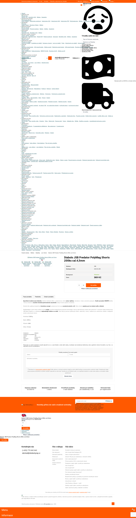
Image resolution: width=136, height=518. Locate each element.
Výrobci (23, 243)
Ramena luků (58, 121)
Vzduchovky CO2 (46, 21)
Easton (38, 246)
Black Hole (84, 245)
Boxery (23, 187)
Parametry (38, 296)
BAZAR (23, 53)
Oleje (39, 97)
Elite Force (46, 246)
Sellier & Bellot (78, 248)
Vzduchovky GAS (55, 21)
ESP (55, 246)
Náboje (41, 29)
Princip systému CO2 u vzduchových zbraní (76, 461)
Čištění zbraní (25, 96)
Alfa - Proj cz (34, 245)
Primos (45, 248)
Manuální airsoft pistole (27, 47)
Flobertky (24, 23)
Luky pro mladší (57, 43)
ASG (51, 245)
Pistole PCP (40, 36)
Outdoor (24, 139)
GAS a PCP (24, 112)
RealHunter (62, 248)
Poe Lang (30, 248)
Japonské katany (26, 156)
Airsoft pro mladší (26, 43)
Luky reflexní (32, 147)
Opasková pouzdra (42, 101)
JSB (34, 247)
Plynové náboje (25, 70)
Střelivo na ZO (61, 51)
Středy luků (51, 121)
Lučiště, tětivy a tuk (102, 116)
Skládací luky (25, 147)
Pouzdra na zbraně (26, 100)
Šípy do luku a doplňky (49, 147)
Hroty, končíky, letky (34, 116)
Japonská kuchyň (26, 220)
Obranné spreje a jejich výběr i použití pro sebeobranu (78, 470)
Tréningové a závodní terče (58, 94)
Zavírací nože (81, 43)
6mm (23, 71)
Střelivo (39, 17)
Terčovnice (48, 94)
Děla (36, 231)
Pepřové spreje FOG (48, 173)
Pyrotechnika (25, 237)
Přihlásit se (108, 401)
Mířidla (76, 121)
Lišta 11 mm (25, 132)
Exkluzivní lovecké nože (27, 215)
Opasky (69, 101)
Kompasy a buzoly (47, 43)
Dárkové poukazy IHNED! (28, 196)
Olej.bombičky (34, 97)
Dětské (58, 147)
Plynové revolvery (34, 29)
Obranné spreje (25, 171)
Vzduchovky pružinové (35, 21)
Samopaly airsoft (88, 47)
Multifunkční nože (50, 160)
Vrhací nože (42, 160)
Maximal (67, 247)
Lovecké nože (34, 161)
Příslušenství (25, 90)
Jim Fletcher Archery (27, 247)
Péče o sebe (25, 228)
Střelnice (42, 94)
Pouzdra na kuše (80, 116)
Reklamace (55, 456)
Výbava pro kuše (26, 114)
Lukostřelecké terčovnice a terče (97, 121)
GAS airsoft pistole (69, 47)
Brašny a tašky (33, 101)
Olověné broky (45, 62)
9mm (29, 71)
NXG (90, 247)
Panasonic (103, 247)
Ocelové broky (25, 65)
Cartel (104, 245)
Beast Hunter (73, 245)
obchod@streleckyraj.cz (31, 453)
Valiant (107, 248)
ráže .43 (34, 75)
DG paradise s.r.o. (48, 504)
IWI (107, 246)
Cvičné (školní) (55, 88)
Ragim (53, 248)
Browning (90, 245)
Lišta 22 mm (32, 132)
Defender (33, 246)
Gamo (70, 246)
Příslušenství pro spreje (67, 173)
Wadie (111, 248)
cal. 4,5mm (24, 62)
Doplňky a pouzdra (83, 121)
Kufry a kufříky (25, 101)
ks (83, 285)
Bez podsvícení (52, 126)
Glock (23, 51)
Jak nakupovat (56, 452)
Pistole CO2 (24, 36)
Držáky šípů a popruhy (91, 116)
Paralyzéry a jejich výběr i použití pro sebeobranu (77, 463)
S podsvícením (60, 126)
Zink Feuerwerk (36, 250)
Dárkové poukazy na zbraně (29, 56)
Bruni (95, 245)
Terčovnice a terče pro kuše (46, 116)
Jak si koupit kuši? (69, 467)
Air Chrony (27, 245)
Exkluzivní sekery (26, 217)
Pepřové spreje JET (37, 173)
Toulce (64, 121)
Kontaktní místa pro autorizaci (72, 450)
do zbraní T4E (42, 105)
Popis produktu (27, 296)
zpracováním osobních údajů (43, 369)
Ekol (42, 246)
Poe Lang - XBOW (38, 248)
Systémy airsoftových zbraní (72, 474)
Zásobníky (44, 17)
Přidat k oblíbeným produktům (89, 288)
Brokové (49, 88)
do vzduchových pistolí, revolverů (30, 105)
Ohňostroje (24, 238)
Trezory (23, 109)
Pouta (23, 184)
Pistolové (24, 88)
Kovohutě (41, 247)
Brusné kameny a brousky (74, 160)
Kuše (23, 141)
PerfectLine (24, 248)
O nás (40, 1)
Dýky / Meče (42, 231)
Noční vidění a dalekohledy (28, 138)
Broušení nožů (25, 199)
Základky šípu (70, 121)
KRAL (45, 247)
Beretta (79, 245)
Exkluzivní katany (26, 209)
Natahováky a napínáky (60, 116)
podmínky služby (83, 492)
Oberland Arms (96, 247)
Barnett (59, 245)
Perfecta (109, 247)
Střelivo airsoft (47, 47)
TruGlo (96, 248)
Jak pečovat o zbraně (70, 481)
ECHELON (28, 51)
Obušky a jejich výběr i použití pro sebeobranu (76, 485)
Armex (47, 245)
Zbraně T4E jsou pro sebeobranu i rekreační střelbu (78, 456)
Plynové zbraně (25, 27)
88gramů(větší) (34, 84)
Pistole (47, 231)
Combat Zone (110, 245)
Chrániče (41, 121)
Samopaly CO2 (25, 32)
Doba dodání (55, 450)
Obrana (23, 169)
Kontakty (46, 1)
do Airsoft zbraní (64, 105)
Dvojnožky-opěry (40, 132)
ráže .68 (29, 75)
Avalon (54, 245)
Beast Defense (65, 245)
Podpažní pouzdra (52, 101)
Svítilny (23, 164)
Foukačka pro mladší (36, 43)
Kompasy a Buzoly (26, 166)
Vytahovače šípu (71, 116)
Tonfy (33, 177)
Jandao (111, 246)
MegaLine (72, 247)
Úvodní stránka (25, 252)
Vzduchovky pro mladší (89, 21)
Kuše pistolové (25, 143)
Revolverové (30, 88)
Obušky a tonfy (25, 175)
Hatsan (75, 246)
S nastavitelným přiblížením (40, 126)
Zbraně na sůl (25, 39)
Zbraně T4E (25, 16)
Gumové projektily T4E (27, 74)
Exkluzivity (24, 194)
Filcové (43, 97)
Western (24, 231)
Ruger (72, 248)
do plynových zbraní (74, 105)
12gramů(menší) (26, 84)
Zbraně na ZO (25, 49)
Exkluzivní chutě (26, 225)
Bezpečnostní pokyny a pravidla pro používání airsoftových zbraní (81, 476)
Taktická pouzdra (62, 101)
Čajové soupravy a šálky (96, 225)
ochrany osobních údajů (74, 492)
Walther (23, 250)
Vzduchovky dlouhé (26, 20)
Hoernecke (97, 246)
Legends (57, 247)
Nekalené (28, 177)
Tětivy (46, 121)
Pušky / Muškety (54, 231)
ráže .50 (24, 75)
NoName (86, 247)
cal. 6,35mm (37, 62)
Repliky (23, 230)
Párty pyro (35, 238)
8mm (26, 71)
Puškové (43, 88)
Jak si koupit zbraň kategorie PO (73, 452)
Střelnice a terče (26, 92)
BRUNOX (99, 245)
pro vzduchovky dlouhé (53, 105)
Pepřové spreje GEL (27, 173)
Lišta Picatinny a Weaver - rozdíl (73, 483)
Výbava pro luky (26, 119)
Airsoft (23, 45)
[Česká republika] (94, 1)
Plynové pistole (25, 29)
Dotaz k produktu (48, 296)
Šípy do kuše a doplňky (51, 143)
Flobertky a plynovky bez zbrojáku (58, 1)
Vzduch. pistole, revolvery (28, 35)
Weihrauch (29, 250)
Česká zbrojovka (36, 51)
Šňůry (28, 97)
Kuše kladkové (40, 143)
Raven (57, 248)
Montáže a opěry (26, 131)
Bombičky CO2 (32, 17)
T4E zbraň (24, 182)
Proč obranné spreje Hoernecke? (73, 472)
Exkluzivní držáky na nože (28, 204)
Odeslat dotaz (68, 376)
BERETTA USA (44, 51)
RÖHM (68, 248)
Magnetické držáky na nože (45, 161)
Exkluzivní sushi (85, 225)
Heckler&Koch (89, 246)
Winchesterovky (74, 21)
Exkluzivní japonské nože (88, 160)
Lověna (62, 247)
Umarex (100, 248)
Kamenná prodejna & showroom (30, 1)
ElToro (51, 246)
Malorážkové (37, 88)
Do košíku (94, 285)
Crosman (24, 246)
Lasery (23, 135)
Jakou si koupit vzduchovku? (72, 454)
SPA (84, 248)
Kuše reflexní (33, 143)
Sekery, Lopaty (64, 160)
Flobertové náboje (26, 67)
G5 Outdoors (65, 246)
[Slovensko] (104, 1)
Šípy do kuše (25, 116)
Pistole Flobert (25, 25)
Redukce (47, 132)
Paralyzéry (24, 179)
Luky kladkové (39, 147)
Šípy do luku (25, 121)
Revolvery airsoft (79, 47)
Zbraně (23, 13)
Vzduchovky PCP (65, 21)
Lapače (23, 94)
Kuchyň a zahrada (26, 224)
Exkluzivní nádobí (75, 225)
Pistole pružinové (48, 36)
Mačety (57, 160)
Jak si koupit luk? (69, 465)
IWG (105, 246)
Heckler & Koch (81, 246)
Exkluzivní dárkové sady (28, 201)
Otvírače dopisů (31, 231)
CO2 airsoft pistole (38, 47)
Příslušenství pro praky (31, 153)
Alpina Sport (41, 245)
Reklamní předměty (26, 234)
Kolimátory (24, 128)
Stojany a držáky (69, 231)
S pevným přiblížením (27, 126)
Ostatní (48, 97)
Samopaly (24, 31)
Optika (23, 122)
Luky (23, 145)
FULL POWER (25, 21)
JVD (37, 247)
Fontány (30, 238)
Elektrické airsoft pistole (58, 47)
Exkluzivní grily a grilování (49, 225)
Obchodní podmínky (57, 454)
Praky (63, 43)
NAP (82, 247)
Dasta (28, 246)
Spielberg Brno (89, 248)
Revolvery (61, 231)
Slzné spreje (57, 173)
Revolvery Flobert (34, 25)
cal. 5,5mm (31, 62)
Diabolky (24, 61)
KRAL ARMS (51, 247)
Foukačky (24, 149)
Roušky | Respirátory (27, 241)
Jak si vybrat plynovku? (71, 459)
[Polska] (111, 1)
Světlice (46, 29)
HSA (102, 246)
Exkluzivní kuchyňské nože (102, 160)
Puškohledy (24, 125)
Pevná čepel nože (33, 160)
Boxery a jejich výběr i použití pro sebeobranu (76, 478)
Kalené (23, 177)
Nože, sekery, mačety (27, 158)
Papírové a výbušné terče (32, 94)
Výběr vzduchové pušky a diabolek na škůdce (76, 487)
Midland (78, 247)
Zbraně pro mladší (26, 42)
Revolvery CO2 (32, 36)
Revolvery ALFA (53, 51)
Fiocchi (59, 246)
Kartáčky (24, 97)
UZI (104, 248)
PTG (49, 248)
